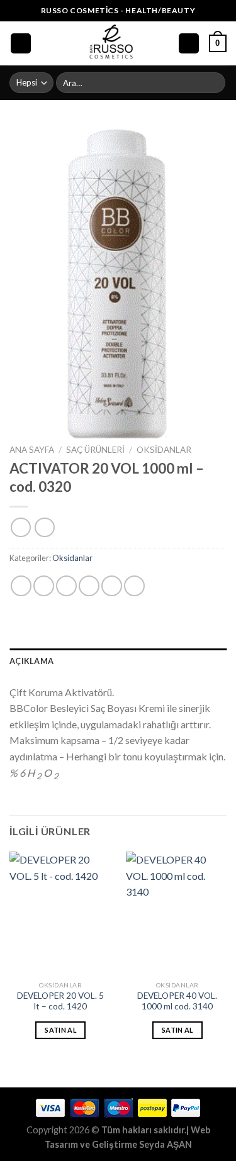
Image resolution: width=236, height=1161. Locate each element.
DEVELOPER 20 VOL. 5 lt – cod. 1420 (60, 1001)
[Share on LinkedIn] (134, 585)
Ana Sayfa (31, 450)
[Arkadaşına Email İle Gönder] (89, 585)
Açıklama (31, 661)
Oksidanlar (164, 450)
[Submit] (213, 83)
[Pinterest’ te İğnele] (111, 585)
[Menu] (21, 43)
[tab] (118, 661)
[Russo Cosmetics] (112, 43)
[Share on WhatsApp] (21, 585)
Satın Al (60, 1030)
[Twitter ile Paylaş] (66, 585)
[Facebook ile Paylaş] (43, 585)
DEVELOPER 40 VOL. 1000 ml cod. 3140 (177, 1001)
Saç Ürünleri (95, 450)
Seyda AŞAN (165, 1144)
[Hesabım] (189, 43)
